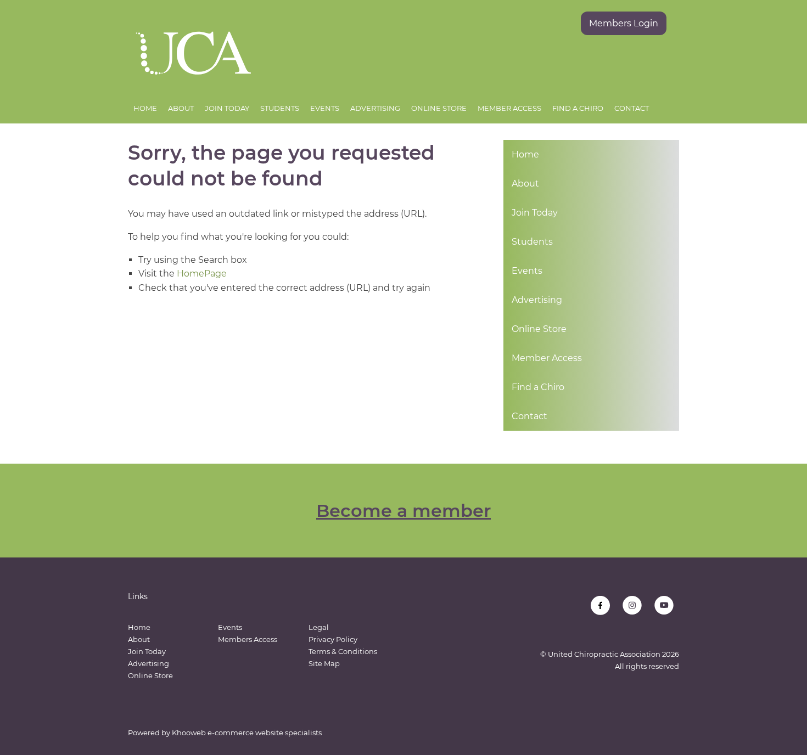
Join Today (227, 108)
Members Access (247, 639)
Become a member (403, 510)
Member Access (509, 108)
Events (324, 108)
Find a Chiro (577, 108)
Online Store (439, 108)
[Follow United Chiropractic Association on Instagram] (632, 605)
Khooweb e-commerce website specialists (247, 732)
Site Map (324, 663)
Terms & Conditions (343, 651)
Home (145, 108)
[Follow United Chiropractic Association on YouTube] (664, 605)
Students (279, 108)
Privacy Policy (333, 639)
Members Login (623, 23)
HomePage (202, 273)
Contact (631, 108)
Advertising (375, 108)
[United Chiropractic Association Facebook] (600, 605)
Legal (319, 627)
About (181, 108)
